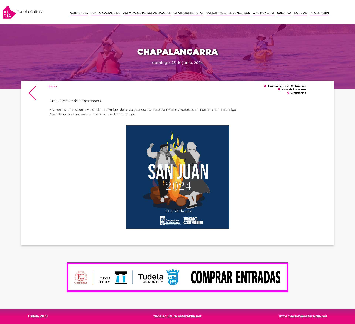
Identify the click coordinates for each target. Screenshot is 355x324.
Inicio (53, 86)
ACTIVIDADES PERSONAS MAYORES (147, 12)
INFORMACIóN (319, 12)
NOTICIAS (300, 12)
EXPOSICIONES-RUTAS (188, 12)
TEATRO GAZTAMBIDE (105, 12)
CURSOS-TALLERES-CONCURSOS (228, 12)
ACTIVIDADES (79, 12)
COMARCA (284, 12)
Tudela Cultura (29, 11)
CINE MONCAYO (263, 12)
